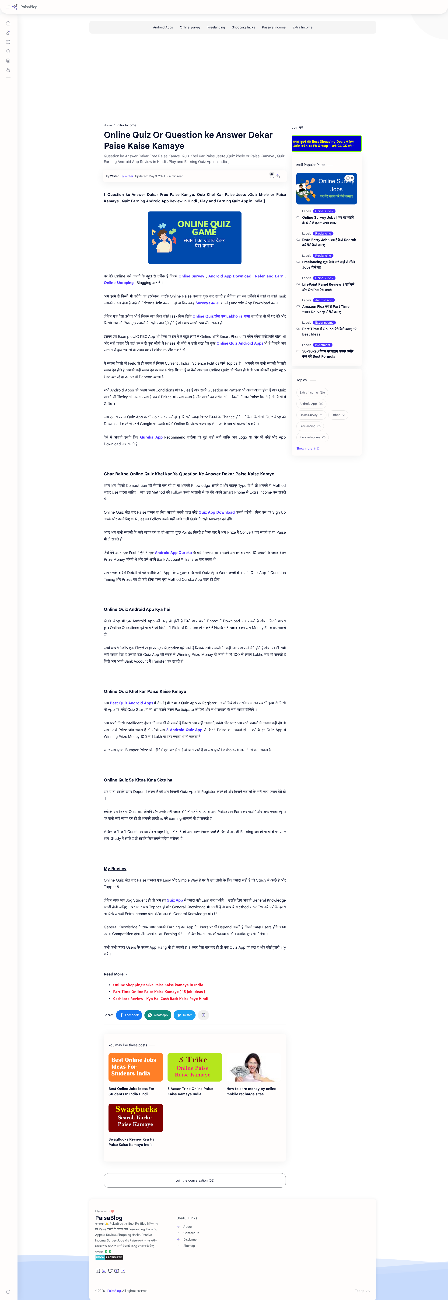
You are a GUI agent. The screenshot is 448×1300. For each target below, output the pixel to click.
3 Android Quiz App (184, 730)
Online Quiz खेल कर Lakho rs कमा (221, 316)
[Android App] (324, 300)
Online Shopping (119, 282)
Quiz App (175, 900)
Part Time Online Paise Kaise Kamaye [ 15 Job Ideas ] (159, 991)
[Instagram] (104, 1270)
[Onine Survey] (324, 211)
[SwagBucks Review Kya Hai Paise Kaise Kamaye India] (135, 1118)
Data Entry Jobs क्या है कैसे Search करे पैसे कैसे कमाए (329, 242)
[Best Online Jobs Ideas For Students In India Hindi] (135, 1067)
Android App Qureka (174, 552)
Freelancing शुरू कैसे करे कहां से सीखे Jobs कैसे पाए (328, 265)
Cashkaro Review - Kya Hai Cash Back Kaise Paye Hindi (160, 998)
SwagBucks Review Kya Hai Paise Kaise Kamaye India (131, 1142)
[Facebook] (97, 1270)
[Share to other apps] (203, 1015)
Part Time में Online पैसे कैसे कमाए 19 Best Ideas (329, 331)
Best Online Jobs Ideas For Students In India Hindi (131, 1091)
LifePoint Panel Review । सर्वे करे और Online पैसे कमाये (328, 287)
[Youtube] (116, 1270)
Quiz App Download (217, 512)
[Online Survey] (190, 27)
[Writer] (127, 176)
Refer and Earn (269, 276)
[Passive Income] (274, 27)
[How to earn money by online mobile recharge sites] (254, 1067)
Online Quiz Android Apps (240, 343)
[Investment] (322, 345)
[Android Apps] (163, 27)
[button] (129, 1015)
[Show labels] (308, 448)
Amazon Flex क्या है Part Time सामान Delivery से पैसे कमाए (326, 309)
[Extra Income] (302, 27)
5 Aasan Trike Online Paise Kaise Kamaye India (190, 1091)
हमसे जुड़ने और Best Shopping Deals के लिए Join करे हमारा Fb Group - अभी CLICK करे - (323, 143)
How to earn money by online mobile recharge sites (251, 1091)
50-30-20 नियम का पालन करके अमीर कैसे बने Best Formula (328, 354)
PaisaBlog (29, 7)
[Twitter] (110, 1270)
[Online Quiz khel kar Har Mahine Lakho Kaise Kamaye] (195, 237)
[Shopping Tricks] (243, 27)
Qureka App (151, 437)
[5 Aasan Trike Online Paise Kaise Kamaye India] (195, 1067)
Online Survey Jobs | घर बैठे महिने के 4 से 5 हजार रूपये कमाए (328, 220)
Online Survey (191, 276)
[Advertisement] (229, 78)
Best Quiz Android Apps (131, 703)
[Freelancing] (216, 27)
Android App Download (229, 276)
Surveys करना (207, 303)
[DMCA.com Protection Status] (126, 1257)
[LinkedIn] (123, 1270)
